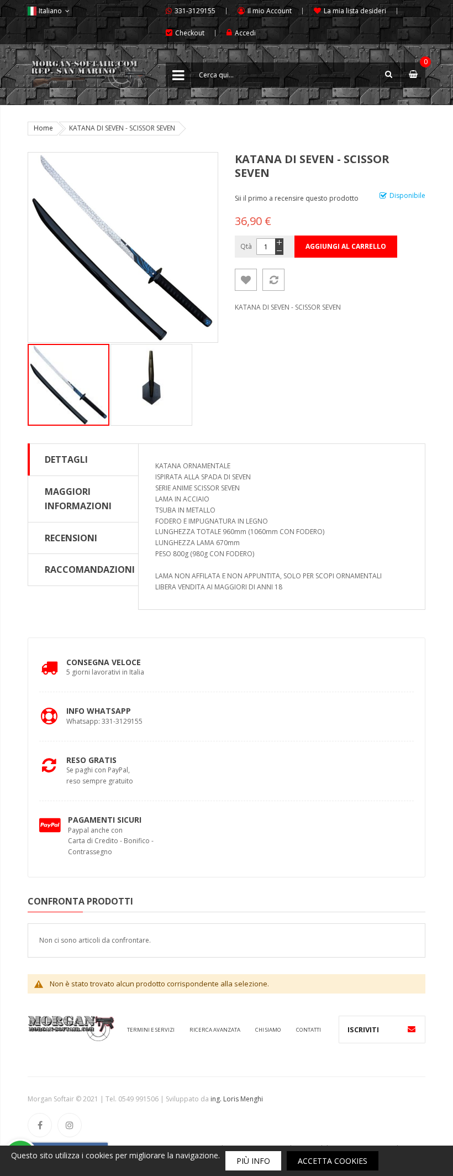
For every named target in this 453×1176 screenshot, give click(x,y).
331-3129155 (195, 10)
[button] (151, 385)
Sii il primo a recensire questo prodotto (297, 198)
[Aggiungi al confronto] (273, 280)
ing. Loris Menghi (236, 1099)
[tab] (83, 459)
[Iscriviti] (411, 1029)
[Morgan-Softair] (71, 1027)
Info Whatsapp (98, 710)
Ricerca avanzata (214, 1029)
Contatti (308, 1029)
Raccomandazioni (90, 569)
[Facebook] (40, 1125)
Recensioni (71, 538)
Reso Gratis (91, 760)
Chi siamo (268, 1029)
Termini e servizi (151, 1029)
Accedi (245, 33)
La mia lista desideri (355, 10)
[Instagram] (69, 1125)
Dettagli (66, 459)
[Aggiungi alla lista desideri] (246, 280)
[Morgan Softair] (88, 68)
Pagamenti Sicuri (104, 819)
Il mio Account (269, 10)
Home (43, 128)
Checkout (189, 33)
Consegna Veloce (103, 662)
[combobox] (296, 74)
